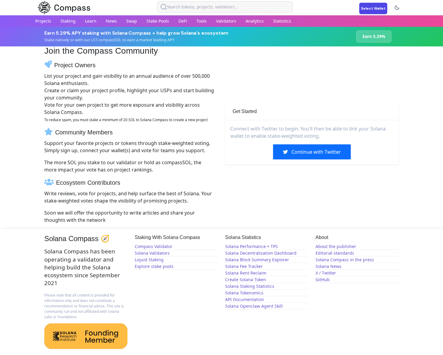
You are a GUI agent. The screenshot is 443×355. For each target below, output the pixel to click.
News (111, 21)
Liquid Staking (149, 259)
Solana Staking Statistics (249, 286)
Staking (68, 21)
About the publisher (336, 246)
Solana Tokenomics (244, 293)
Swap (131, 21)
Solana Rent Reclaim (245, 273)
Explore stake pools (154, 266)
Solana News (328, 266)
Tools (201, 21)
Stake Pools (157, 21)
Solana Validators (152, 253)
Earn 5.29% (374, 36)
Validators (226, 21)
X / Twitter (326, 273)
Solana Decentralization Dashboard (261, 253)
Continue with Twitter (315, 152)
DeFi (182, 21)
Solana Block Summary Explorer (257, 259)
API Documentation (244, 299)
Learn (90, 21)
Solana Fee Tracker (244, 266)
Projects (43, 21)
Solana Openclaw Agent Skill (254, 306)
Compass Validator (153, 246)
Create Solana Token (245, 279)
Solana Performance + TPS (251, 246)
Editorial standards (335, 253)
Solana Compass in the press (345, 259)
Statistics (282, 21)
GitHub (323, 279)
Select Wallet (373, 8)
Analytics (255, 21)
